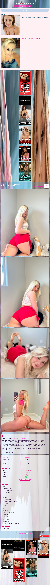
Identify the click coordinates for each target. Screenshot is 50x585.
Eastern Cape (24, 438)
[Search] (33, 6)
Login (29, 6)
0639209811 (38, 186)
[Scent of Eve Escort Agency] (25, 144)
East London (17, 438)
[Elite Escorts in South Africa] (19, 550)
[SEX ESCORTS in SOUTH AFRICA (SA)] (25, 2)
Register (23, 6)
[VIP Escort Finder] (25, 160)
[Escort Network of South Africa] (25, 94)
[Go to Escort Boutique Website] (25, 124)
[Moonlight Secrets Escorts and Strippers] (25, 180)
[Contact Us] (35, 6)
